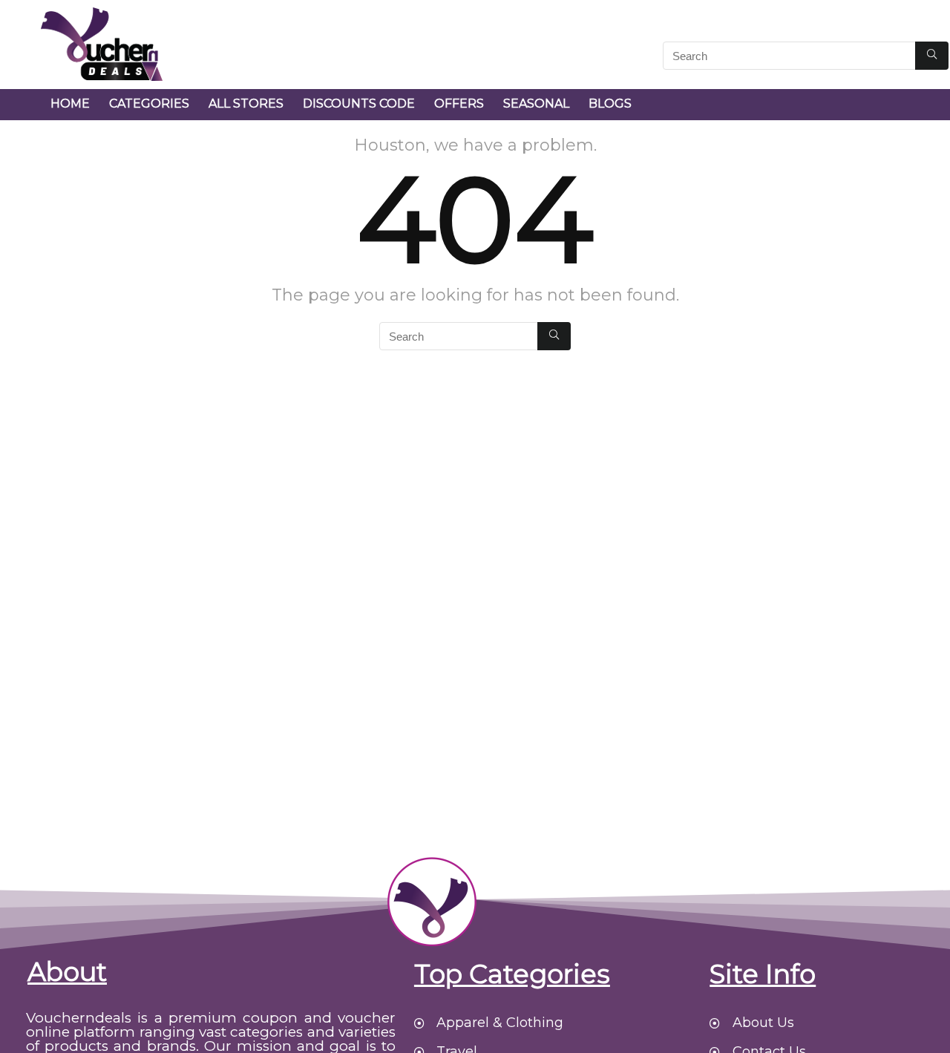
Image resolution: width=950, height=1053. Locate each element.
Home (70, 103)
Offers (459, 103)
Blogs (610, 103)
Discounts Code (359, 103)
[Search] (932, 56)
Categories (149, 103)
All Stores (246, 103)
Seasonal (536, 103)
